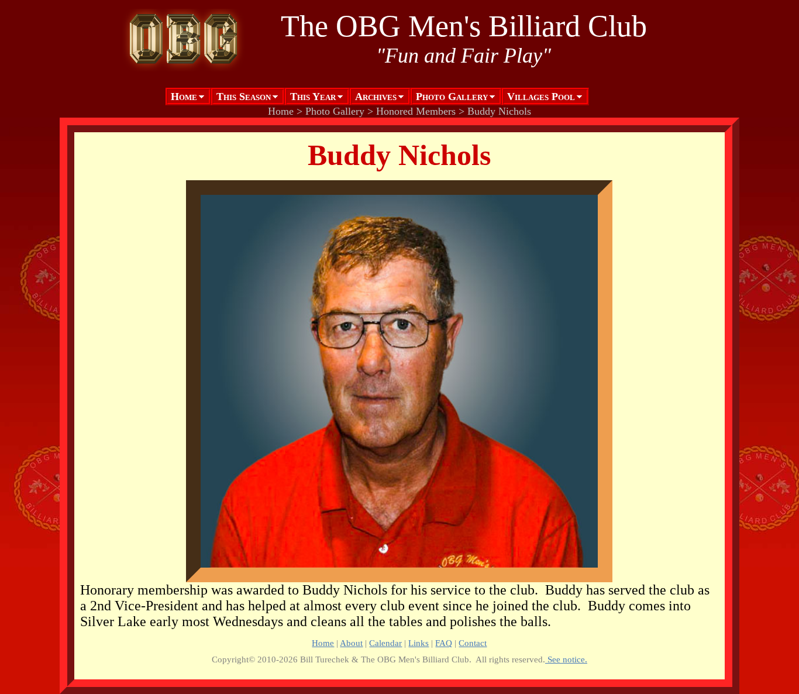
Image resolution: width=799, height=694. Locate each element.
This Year (313, 96)
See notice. (566, 659)
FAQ (443, 643)
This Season (243, 96)
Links (418, 643)
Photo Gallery (452, 96)
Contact (473, 643)
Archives (376, 96)
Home (184, 96)
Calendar (385, 643)
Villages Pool (541, 96)
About (351, 643)
